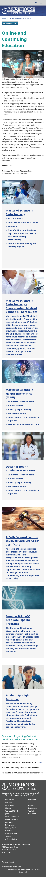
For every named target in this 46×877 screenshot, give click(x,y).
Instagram (32, 808)
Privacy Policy (10, 828)
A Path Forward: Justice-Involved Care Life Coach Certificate (22, 540)
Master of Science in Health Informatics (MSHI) (19, 393)
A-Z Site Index (11, 839)
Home (4, 18)
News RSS (32, 814)
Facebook (32, 799)
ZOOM (39, 762)
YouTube (31, 811)
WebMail (8, 830)
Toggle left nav (11, 23)
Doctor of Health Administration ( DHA (20, 468)
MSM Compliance (12, 816)
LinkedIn (31, 805)
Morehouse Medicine (11, 866)
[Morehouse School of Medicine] (18, 10)
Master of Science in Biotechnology (19, 212)
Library (8, 808)
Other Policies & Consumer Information (11, 822)
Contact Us (9, 799)
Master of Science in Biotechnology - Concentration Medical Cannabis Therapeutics (21, 306)
